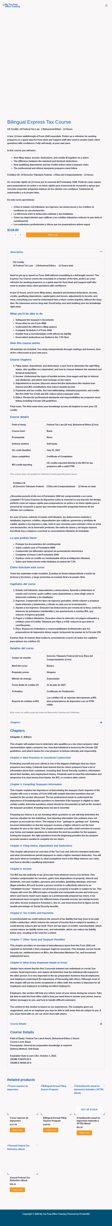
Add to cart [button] (17, 1130)
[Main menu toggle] (106, 5)
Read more (84, 1133)
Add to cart (53, 235)
